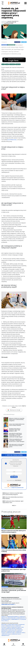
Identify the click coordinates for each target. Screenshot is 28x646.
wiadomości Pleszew (10, 628)
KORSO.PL (3, 616)
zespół (7, 64)
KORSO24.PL (22, 616)
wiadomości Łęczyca (6, 634)
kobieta (9, 627)
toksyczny (18, 64)
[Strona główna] (4, 644)
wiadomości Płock (11, 631)
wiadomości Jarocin (10, 625)
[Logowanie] (23, 644)
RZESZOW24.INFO (12, 618)
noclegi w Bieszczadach (12, 624)
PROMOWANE (4, 44)
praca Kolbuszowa (11, 139)
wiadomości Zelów (20, 632)
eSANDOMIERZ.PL (15, 619)
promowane (12, 64)
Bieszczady (3, 624)
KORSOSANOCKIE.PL (21, 618)
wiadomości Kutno (16, 634)
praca (3, 64)
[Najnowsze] (13, 644)
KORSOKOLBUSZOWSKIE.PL (13, 616)
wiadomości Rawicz (16, 627)
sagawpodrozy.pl (5, 635)
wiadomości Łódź (12, 630)
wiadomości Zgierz (11, 632)
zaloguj (14, 477)
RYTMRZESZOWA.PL (5, 619)
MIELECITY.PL (4, 618)
